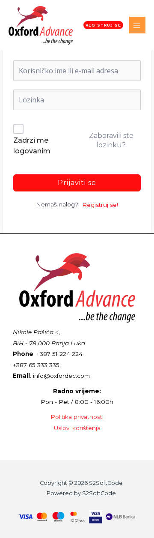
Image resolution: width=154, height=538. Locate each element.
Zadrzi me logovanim (31, 145)
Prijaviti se (77, 183)
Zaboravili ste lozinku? (111, 140)
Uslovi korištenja (77, 427)
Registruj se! (100, 204)
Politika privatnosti (77, 416)
